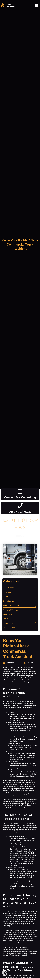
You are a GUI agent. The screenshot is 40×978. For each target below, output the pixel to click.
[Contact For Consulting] (20, 492)
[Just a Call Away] (20, 506)
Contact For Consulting (20, 497)
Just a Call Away (20, 511)
